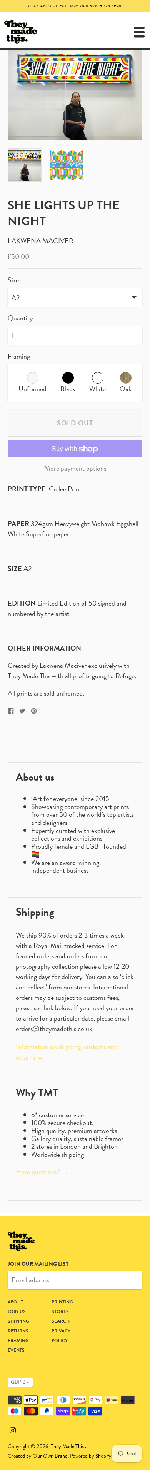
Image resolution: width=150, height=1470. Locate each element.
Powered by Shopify (91, 1456)
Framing (19, 356)
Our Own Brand (50, 1456)
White (97, 389)
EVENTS (16, 1350)
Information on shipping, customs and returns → (67, 1051)
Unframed (32, 389)
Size (13, 280)
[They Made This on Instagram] (13, 1429)
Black (67, 389)
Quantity (20, 318)
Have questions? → (42, 1171)
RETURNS (18, 1330)
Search (61, 1321)
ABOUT (15, 1301)
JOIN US (17, 1311)
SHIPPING (18, 1321)
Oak (126, 389)
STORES (60, 1311)
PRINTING (62, 1301)
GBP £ (18, 1382)
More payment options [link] (75, 468)
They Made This (68, 1446)
